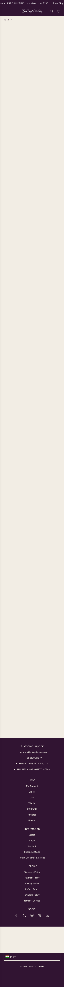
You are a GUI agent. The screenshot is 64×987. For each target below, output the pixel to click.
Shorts (32, 414)
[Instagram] (32, 915)
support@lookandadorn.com (33, 752)
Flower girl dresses (32, 273)
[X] (24, 915)
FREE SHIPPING (16, 3)
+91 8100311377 (33, 758)
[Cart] (58, 11)
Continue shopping (32, 50)
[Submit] (56, 943)
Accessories (32, 549)
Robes (32, 482)
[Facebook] (16, 915)
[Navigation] (4, 11)
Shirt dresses (32, 205)
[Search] (51, 11)
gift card (32, 616)
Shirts (32, 138)
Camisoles (32, 340)
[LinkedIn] (47, 915)
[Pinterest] (39, 915)
